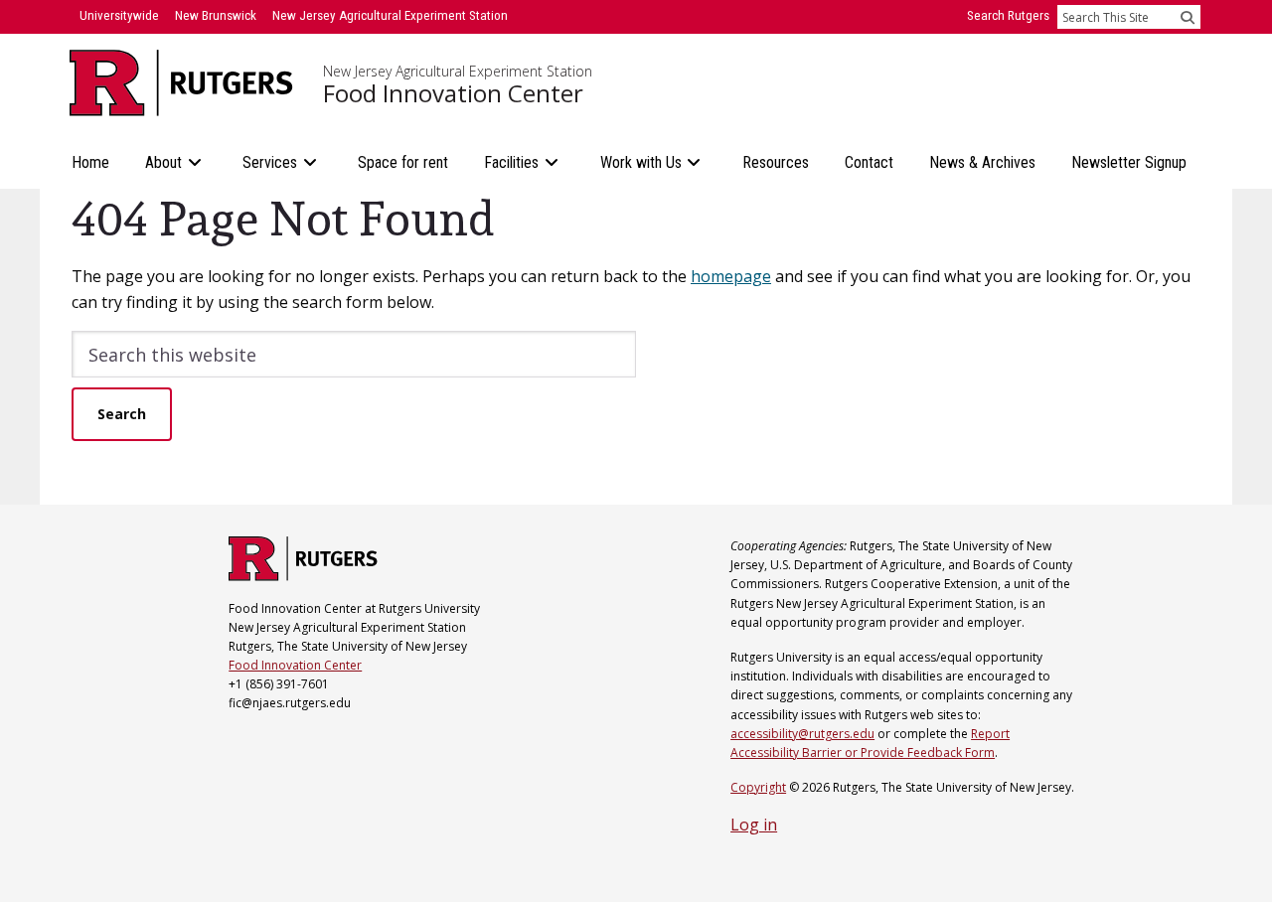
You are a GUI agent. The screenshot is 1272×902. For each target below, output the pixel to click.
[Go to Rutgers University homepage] (181, 83)
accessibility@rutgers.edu (802, 733)
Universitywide (119, 15)
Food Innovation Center (453, 93)
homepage (731, 276)
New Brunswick (215, 15)
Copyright (758, 787)
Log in (753, 824)
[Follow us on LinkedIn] (231, 741)
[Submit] (1187, 17)
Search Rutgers (1008, 15)
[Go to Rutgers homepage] (303, 575)
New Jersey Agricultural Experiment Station (457, 71)
